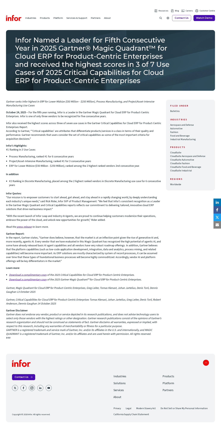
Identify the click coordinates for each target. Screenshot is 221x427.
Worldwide (175, 184)
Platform (58, 18)
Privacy (117, 408)
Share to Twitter (217, 217)
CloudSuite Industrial (181, 170)
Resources (163, 10)
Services (119, 390)
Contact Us (182, 18)
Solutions (120, 383)
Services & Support (76, 18)
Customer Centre (207, 10)
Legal (128, 408)
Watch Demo (204, 18)
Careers (189, 10)
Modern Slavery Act (146, 408)
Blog (177, 10)
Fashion (174, 132)
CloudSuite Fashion (180, 163)
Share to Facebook (217, 210)
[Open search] (161, 18)
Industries (30, 18)
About (107, 18)
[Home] (13, 18)
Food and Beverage (180, 135)
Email (217, 225)
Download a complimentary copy (28, 275)
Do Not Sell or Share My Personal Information (184, 408)
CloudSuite (175, 152)
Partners (95, 18)
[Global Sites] (168, 18)
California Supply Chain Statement (131, 414)
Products (45, 18)
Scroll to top (206, 363)
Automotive (176, 128)
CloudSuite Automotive (182, 159)
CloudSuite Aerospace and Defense (187, 156)
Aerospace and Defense (182, 125)
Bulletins (175, 111)
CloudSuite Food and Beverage (185, 167)
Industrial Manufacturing (183, 139)
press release (24, 227)
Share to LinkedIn (217, 202)
